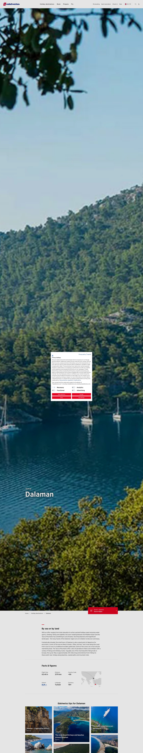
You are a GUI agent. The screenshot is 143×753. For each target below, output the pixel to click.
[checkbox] (73, 387)
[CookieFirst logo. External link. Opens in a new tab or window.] (52, 356)
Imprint (89, 354)
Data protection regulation (66, 380)
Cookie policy (77, 380)
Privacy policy (82, 354)
